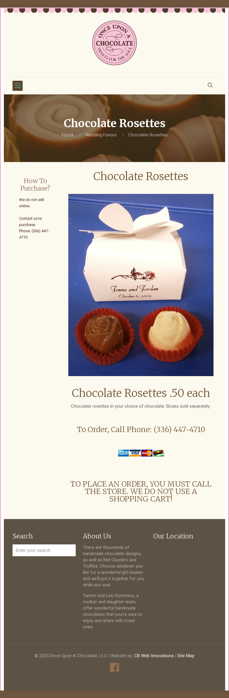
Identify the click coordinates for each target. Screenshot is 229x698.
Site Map (185, 655)
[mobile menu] (18, 86)
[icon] (114, 667)
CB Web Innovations (154, 655)
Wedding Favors (101, 135)
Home (68, 135)
